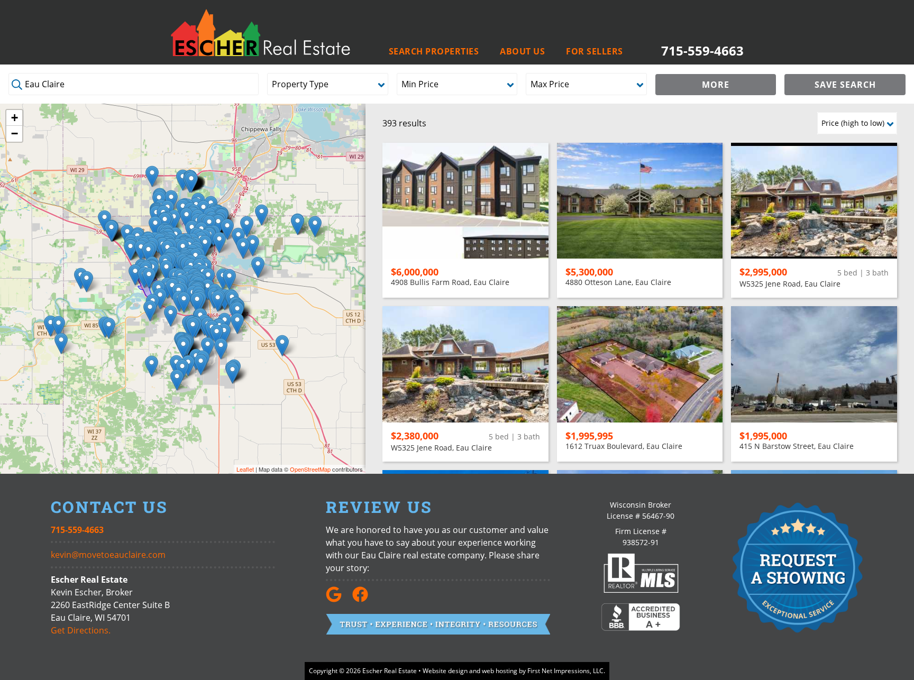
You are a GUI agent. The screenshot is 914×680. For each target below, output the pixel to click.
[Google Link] (338, 599)
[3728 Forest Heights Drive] (217, 301)
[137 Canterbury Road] (183, 302)
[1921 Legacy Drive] (246, 226)
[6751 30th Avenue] (152, 176)
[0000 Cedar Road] (151, 366)
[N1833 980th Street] (50, 326)
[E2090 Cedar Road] (200, 364)
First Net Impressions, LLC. (566, 670)
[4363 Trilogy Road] (224, 334)
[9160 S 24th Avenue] (191, 182)
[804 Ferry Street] (149, 278)
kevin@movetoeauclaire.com (108, 554)
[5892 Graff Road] (237, 323)
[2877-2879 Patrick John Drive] (205, 245)
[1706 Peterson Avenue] (227, 229)
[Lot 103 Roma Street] (183, 348)
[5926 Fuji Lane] (192, 328)
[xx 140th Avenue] (61, 343)
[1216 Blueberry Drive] (186, 218)
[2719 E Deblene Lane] (141, 250)
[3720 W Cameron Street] (130, 250)
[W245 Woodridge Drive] (177, 380)
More (715, 84)
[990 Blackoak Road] (170, 316)
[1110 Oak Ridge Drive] (166, 270)
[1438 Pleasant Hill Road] (86, 281)
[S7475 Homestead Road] (220, 349)
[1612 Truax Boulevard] (155, 226)
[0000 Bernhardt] (282, 345)
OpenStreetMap (310, 469)
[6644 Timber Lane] (216, 335)
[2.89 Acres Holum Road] (160, 298)
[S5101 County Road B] (150, 310)
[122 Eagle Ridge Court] (173, 220)
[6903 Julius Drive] (257, 267)
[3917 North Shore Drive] (219, 242)
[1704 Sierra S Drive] (197, 303)
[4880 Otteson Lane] (229, 279)
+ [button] (14, 117)
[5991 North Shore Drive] (252, 245)
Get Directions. (81, 630)
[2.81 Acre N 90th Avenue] (297, 224)
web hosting (499, 670)
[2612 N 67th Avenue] (261, 215)
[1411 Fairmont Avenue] (148, 253)
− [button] (14, 133)
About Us (522, 51)
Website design (445, 670)
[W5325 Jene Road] (108, 328)
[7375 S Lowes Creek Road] (207, 348)
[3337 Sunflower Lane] (111, 231)
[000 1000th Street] (58, 326)
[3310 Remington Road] (135, 275)
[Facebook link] (364, 599)
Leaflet (245, 469)
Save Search (845, 84)
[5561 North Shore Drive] (243, 248)
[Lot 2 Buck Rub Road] (315, 226)
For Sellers (594, 51)
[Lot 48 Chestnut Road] (232, 373)
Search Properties (434, 51)
